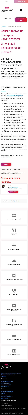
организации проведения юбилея (17, 138)
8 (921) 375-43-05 (7, 18)
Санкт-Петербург (21, 1)
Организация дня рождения (7, 381)
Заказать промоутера (5, 395)
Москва (7, 1)
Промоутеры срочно (14, 200)
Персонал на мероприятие (6, 396)
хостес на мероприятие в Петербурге (15, 95)
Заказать (6, 164)
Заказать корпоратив (5, 383)
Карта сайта (3, 376)
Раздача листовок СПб (6, 384)
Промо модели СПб (5, 386)
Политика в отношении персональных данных (11, 373)
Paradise (4, 26)
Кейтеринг (3, 393)
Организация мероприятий (7, 391)
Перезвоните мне (21, 19)
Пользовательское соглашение (7, 374)
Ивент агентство (4, 398)
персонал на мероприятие (6, 156)
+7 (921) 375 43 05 (14, 187)
